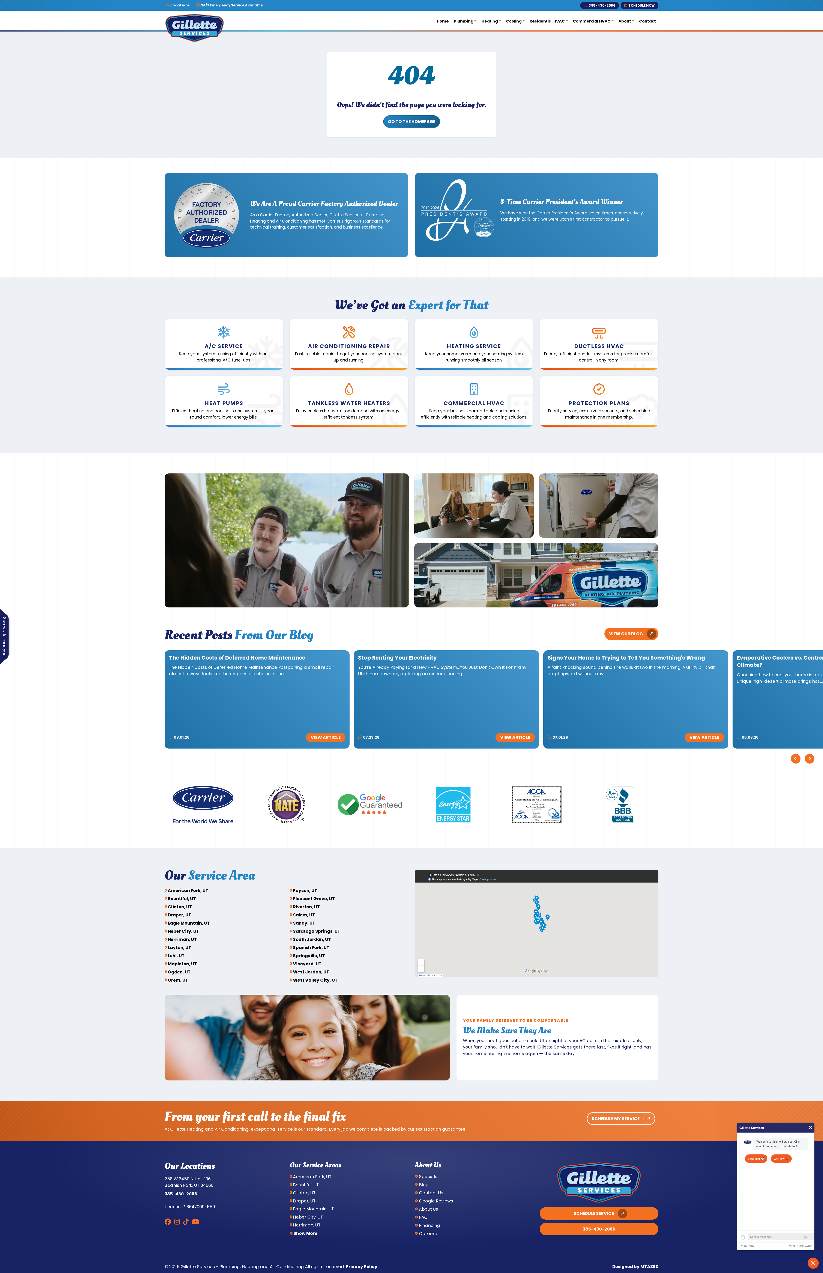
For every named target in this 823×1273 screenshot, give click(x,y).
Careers (428, 1234)
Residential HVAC (547, 21)
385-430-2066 (602, 5)
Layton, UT (179, 948)
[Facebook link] (168, 1222)
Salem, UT (304, 915)
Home (443, 21)
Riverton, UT (306, 907)
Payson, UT (305, 890)
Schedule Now (642, 5)
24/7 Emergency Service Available (231, 5)
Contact (647, 21)
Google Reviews (436, 1201)
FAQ (423, 1217)
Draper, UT (179, 915)
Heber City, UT (183, 931)
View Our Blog (626, 634)
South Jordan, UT (312, 939)
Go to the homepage (411, 122)
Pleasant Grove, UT (314, 899)
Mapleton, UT (182, 964)
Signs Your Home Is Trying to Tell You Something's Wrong (626, 657)
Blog (424, 1185)
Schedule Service (594, 1213)
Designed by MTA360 (635, 1267)
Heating (490, 21)
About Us (428, 1209)
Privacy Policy (361, 1267)
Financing (429, 1225)
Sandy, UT (304, 923)
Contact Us (431, 1193)
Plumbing (463, 21)
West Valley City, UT (315, 980)
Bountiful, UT (182, 899)
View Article (326, 737)
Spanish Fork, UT (311, 948)
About (625, 21)
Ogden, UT (179, 972)
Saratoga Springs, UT (316, 931)
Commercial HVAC (591, 21)
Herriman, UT (182, 939)
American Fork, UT (188, 890)
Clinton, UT (180, 907)
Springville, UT (309, 956)
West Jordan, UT (311, 972)
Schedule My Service (616, 1119)
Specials (428, 1177)
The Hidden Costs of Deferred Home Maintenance (237, 657)
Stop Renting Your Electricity (397, 657)
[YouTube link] (195, 1222)
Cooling (514, 21)
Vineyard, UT (307, 964)
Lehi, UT (176, 956)
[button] (224, 344)
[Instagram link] (177, 1222)
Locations (180, 5)
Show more (305, 1233)
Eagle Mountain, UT (189, 923)
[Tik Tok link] (186, 1222)
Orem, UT (178, 980)
